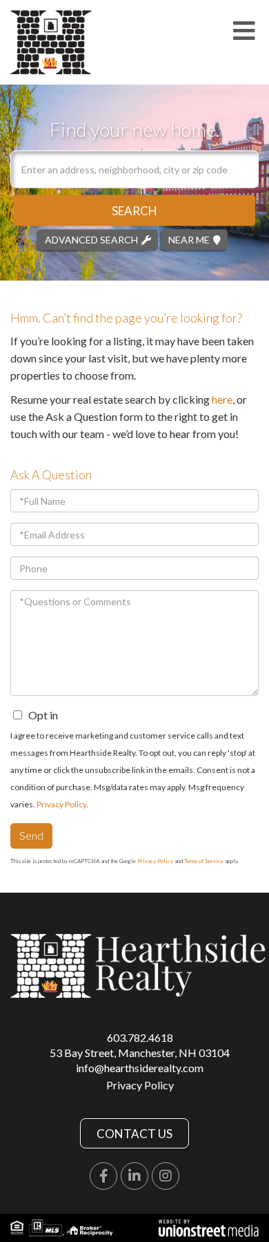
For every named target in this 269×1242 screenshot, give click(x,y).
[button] (134, 210)
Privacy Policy (61, 804)
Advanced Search (91, 239)
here (222, 399)
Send (31, 835)
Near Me (189, 239)
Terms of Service (203, 861)
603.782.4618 (140, 1037)
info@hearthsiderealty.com (139, 1067)
